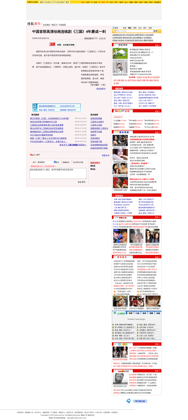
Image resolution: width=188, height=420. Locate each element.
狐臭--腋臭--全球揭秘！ (147, 92)
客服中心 (62, 412)
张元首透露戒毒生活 (147, 291)
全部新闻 (106, 412)
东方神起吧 (149, 124)
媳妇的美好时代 (146, 142)
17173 (54, 2)
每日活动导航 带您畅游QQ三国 (43, 122)
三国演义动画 (96, 125)
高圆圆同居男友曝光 (120, 75)
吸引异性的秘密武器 (146, 202)
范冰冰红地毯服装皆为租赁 (124, 269)
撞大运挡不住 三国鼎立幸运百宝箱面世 (46, 128)
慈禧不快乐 (139, 40)
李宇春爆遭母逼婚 (119, 250)
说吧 (150, 28)
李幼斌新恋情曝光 (152, 247)
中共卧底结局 (129, 40)
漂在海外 (116, 390)
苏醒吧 (116, 124)
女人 (126, 2)
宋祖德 (132, 72)
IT (107, 2)
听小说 (115, 224)
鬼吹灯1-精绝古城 (125, 224)
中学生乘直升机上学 (120, 61)
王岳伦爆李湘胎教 (123, 294)
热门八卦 (132, 348)
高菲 (131, 69)
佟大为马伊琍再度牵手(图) (146, 264)
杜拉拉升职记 (137, 221)
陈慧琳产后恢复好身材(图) (123, 264)
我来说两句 (89, 38)
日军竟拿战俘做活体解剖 (123, 275)
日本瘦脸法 (147, 38)
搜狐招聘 (46, 412)
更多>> (157, 45)
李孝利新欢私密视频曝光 (146, 280)
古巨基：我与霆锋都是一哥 (140, 174)
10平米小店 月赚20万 (146, 103)
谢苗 (131, 55)
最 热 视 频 (124, 132)
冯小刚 (144, 77)
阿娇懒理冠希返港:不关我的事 (141, 172)
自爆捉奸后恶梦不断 (120, 176)
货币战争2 (151, 224)
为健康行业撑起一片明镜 (123, 213)
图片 (145, 28)
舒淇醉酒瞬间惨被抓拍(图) (146, 272)
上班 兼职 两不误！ (121, 208)
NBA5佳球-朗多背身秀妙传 (140, 185)
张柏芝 (139, 80)
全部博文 (114, 412)
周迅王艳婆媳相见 (135, 250)
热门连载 (116, 366)
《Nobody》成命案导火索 (123, 283)
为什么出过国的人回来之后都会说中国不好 (136, 390)
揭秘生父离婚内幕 (152, 245)
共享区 (115, 227)
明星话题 (132, 359)
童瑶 (131, 66)
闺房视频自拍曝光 (120, 162)
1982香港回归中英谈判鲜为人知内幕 (143, 153)
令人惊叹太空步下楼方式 (149, 294)
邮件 (141, 2)
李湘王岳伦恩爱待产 (137, 166)
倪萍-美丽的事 (148, 145)
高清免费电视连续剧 (99, 145)
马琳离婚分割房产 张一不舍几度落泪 (143, 190)
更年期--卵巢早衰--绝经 (147, 95)
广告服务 (54, 412)
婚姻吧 (131, 127)
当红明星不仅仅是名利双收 (146, 380)
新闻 (124, 28)
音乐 (140, 28)
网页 (129, 28)
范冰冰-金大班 (149, 137)
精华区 (92, 166)
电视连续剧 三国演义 (99, 128)
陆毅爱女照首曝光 (152, 250)
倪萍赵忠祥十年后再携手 (146, 267)
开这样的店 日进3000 (122, 205)
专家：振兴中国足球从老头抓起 (141, 187)
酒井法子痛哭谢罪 (153, 309)
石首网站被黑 (117, 38)
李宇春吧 (132, 121)
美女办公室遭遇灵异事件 (123, 280)
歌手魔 (132, 50)
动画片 (93, 135)
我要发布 (106, 155)
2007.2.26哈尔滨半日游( (143, 74)
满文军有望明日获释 (137, 161)
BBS (151, 2)
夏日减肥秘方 (138, 38)
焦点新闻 (132, 375)
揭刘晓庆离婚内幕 (135, 247)
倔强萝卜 (133, 142)
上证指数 (117, 121)
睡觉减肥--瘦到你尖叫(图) (123, 92)
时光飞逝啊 (138, 69)
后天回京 (138, 58)
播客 (136, 2)
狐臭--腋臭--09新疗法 (146, 213)
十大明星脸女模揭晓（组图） (147, 348)
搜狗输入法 (29, 412)
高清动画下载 (96, 141)
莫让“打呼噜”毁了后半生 (123, 95)
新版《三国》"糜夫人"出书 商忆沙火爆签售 (48, 138)
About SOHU (89, 412)
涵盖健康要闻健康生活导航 (148, 98)
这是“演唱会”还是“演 (142, 50)
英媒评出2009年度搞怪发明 (147, 377)
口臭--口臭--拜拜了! (146, 100)
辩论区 (92, 169)
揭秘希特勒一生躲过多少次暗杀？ (142, 150)
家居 (121, 2)
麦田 (138, 142)
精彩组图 (132, 356)
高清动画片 (95, 138)
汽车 (111, 2)
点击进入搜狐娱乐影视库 (146, 286)
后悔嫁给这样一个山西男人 (146, 383)
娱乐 (95, 2)
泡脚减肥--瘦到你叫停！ (147, 210)
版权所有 (91, 415)
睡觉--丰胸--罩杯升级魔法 (123, 103)
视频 (131, 2)
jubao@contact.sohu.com (76, 418)
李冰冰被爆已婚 (136, 245)
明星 (117, 83)
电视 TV (54, 25)
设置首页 (20, 412)
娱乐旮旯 (132, 380)
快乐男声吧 (149, 121)
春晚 (151, 80)
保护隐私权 (79, 412)
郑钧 (147, 80)
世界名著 (135, 224)
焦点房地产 (61, 2)
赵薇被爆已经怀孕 (119, 247)
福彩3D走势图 (153, 227)
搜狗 (67, 2)
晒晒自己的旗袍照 (127, 393)
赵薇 (119, 80)
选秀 (129, 80)
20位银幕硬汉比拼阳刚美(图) (147, 359)
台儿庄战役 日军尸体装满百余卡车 (142, 148)
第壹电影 (132, 353)
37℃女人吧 (149, 127)
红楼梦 (153, 221)
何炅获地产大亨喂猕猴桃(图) (124, 261)
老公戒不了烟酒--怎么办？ (123, 98)
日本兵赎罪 (149, 35)
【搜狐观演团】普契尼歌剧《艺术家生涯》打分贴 (139, 363)
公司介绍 (98, 412)
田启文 (132, 52)
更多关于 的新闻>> (72, 145)
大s (126, 80)
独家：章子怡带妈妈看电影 (147, 261)
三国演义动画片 (97, 122)
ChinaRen (47, 2)
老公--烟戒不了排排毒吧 (147, 106)
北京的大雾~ (140, 61)
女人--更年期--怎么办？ (122, 106)
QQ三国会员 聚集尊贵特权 (41, 135)
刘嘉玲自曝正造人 (135, 253)
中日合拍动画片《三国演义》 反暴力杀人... (48, 141)
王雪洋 (132, 63)
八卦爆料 (132, 351)
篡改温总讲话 (128, 38)
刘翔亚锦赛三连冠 (120, 190)
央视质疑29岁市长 (119, 35)
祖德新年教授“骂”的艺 (143, 72)
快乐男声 (156, 77)
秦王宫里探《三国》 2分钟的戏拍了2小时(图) (49, 118)
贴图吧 (116, 127)
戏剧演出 (116, 363)
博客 (146, 2)
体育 (88, 2)
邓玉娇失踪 (130, 35)
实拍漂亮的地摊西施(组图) (146, 275)
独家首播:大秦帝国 (137, 137)
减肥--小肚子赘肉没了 (147, 199)
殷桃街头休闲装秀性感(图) (123, 267)
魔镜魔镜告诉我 (141, 63)
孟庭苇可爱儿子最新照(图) (146, 283)
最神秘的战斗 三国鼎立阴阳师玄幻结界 (46, 132)
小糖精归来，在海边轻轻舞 (146, 386)
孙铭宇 (132, 61)
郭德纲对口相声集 (125, 221)
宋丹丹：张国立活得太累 (139, 158)
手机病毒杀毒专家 (125, 227)
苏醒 (143, 80)
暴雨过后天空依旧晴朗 (142, 393)
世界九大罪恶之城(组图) (146, 278)
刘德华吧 (132, 124)
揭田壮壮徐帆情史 (120, 245)
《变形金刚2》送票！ (124, 291)
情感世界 (132, 383)
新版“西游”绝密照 (120, 309)
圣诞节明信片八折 (119, 253)
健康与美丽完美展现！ (122, 210)
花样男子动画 (96, 132)
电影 (122, 80)
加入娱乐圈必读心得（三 (144, 52)
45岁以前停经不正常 (146, 205)
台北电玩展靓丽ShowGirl (123, 289)
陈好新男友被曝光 (152, 253)
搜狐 (41, 2)
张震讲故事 (147, 221)
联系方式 (70, 412)
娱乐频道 (46, 25)
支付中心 (38, 412)
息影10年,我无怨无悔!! (142, 55)
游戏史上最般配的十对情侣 (147, 289)
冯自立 (132, 58)
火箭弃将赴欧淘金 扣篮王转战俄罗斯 (143, 182)
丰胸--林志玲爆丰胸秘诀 (123, 199)
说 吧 (127, 111)
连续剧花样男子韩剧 (99, 148)
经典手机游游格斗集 (139, 227)
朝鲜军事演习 (140, 35)
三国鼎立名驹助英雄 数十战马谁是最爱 (46, 125)
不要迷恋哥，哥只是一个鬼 (146, 375)
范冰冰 (133, 80)
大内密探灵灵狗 (135, 145)
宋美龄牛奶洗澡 (118, 40)
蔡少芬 (150, 77)
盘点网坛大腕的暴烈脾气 (123, 278)
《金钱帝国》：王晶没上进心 (147, 353)
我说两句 (157, 2)
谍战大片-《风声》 (120, 148)
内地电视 (62, 25)
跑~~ (135, 66)
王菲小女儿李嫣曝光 (136, 309)
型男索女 (132, 386)
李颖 (131, 74)
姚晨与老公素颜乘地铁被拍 (124, 272)
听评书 (115, 221)
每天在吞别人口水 (120, 386)
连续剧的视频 (96, 118)
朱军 (115, 80)
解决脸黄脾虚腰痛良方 (147, 208)
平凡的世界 (143, 224)
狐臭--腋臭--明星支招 (121, 100)
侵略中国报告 (148, 40)
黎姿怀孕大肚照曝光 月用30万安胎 (142, 169)
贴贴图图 (132, 377)
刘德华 (139, 77)
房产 (116, 2)
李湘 (154, 80)
